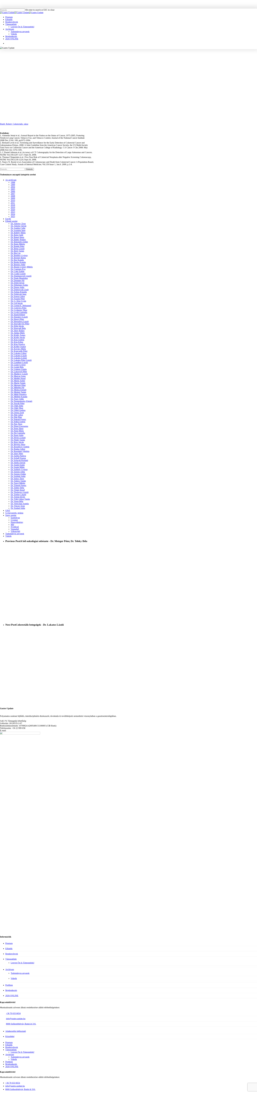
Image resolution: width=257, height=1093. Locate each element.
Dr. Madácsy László (19, 374)
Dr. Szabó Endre (18, 465)
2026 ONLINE (11, 995)
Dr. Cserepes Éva (18, 269)
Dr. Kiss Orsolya (18, 344)
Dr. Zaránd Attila (18, 508)
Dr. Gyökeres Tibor (19, 310)
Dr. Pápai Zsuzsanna (19, 426)
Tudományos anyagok (135, 61)
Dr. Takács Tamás (18, 481)
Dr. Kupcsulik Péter (19, 351)
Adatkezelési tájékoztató (15, 1031)
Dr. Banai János (17, 237)
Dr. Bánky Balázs (18, 239)
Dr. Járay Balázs (17, 330)
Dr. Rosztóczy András (20, 447)
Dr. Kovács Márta (18, 349)
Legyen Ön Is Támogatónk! (22, 963)
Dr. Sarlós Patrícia (18, 456)
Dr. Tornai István (18, 497)
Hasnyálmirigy (17, 522)
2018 (13, 205)
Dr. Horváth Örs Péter (20, 324)
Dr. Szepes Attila (18, 472)
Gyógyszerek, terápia (14, 513)
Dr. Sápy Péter (17, 453)
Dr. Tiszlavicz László (20, 492)
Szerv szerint (10, 515)
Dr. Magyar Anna (18, 376)
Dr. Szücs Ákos (17, 478)
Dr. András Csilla (18, 228)
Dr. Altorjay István (18, 226)
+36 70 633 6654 (13, 1013)
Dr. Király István (18, 337)
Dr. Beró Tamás (17, 251)
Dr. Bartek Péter (17, 246)
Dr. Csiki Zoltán (17, 271)
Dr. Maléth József (18, 378)
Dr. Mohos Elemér (18, 390)
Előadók (8, 948)
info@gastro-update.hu (15, 1018)
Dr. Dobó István (17, 283)
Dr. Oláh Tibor (17, 408)
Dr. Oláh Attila (17, 406)
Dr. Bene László (17, 249)
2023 (13, 212)
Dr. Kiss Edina (17, 342)
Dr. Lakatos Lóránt (19, 358)
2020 (13, 210)
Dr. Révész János (18, 444)
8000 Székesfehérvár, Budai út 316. (21, 1024)
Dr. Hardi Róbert (116, 61)
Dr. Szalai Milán (17, 467)
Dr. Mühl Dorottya (19, 394)
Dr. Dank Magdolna (19, 278)
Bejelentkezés (11, 990)
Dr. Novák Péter (17, 403)
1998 (13, 182)
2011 (13, 203)
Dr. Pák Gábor (17, 415)
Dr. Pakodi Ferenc (18, 419)
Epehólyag (15, 518)
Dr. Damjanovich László (21, 276)
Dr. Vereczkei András (20, 504)
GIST (7, 510)
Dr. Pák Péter (16, 417)
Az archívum (10, 180)
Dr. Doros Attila (17, 287)
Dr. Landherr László (19, 362)
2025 (13, 216)
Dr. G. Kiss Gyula (18, 301)
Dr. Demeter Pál (17, 280)
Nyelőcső (15, 527)
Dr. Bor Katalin (17, 260)
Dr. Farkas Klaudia (19, 292)
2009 (102, 61)
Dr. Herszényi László (20, 321)
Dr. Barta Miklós (18, 244)
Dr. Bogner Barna (18, 258)
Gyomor (14, 520)
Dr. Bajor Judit (17, 235)
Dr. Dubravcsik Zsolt (20, 289)
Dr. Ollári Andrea (18, 410)
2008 (13, 196)
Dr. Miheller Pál (17, 387)
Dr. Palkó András (18, 422)
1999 (13, 184)
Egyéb (8, 219)
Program (9, 943)
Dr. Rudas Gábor (18, 449)
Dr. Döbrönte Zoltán (19, 285)
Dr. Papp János (17, 428)
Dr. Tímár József (18, 490)
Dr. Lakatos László (19, 356)
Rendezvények (11, 954)
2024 (13, 214)
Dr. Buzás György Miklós (22, 267)
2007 (13, 194)
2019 (13, 207)
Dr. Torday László (18, 494)
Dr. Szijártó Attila (18, 476)
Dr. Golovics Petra (18, 308)
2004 (13, 187)
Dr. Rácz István (17, 442)
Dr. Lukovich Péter (19, 371)
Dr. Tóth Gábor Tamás (20, 499)
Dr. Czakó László (18, 274)
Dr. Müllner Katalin (19, 396)
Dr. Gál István (17, 303)
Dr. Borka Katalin (18, 262)
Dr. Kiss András (17, 340)
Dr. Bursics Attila (18, 264)
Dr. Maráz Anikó (18, 381)
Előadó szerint (11, 221)
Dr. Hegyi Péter (17, 319)
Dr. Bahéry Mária (18, 233)
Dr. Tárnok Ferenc (18, 485)
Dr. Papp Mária (17, 431)
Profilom (9, 985)
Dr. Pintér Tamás (18, 440)
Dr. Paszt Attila (17, 435)
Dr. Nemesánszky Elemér (21, 401)
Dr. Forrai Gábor (18, 296)
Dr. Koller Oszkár (18, 346)
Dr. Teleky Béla (17, 488)
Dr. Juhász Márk (18, 333)
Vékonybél (15, 531)
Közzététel (9, 1036)
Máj (12, 524)
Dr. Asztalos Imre (18, 230)
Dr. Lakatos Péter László (21, 360)
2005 (13, 189)
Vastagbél (152, 61)
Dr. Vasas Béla (17, 501)
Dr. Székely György (19, 469)
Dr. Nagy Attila (17, 399)
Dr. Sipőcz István (18, 463)
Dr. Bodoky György (19, 255)
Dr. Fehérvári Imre (18, 294)
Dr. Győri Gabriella (19, 312)
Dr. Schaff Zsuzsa (18, 458)
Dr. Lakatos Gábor (19, 353)
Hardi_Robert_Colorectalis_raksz (14, 124)
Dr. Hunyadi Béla (18, 328)
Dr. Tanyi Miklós (18, 483)
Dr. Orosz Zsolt (17, 412)
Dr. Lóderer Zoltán (19, 369)
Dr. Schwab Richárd (19, 460)
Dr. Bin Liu (15, 253)
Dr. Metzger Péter (18, 385)
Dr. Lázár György (18, 365)
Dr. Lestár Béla (17, 367)
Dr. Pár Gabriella (18, 433)
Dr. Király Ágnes (18, 335)
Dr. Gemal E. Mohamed (21, 305)
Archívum (9, 969)
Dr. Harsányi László (19, 317)
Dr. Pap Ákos (16, 424)
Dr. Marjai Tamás (18, 383)
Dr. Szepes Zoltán (18, 474)
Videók (8, 536)
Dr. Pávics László (18, 437)
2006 (13, 191)
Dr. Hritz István (17, 326)
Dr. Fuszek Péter (18, 299)
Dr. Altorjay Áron (18, 223)
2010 (13, 200)
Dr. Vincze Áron (18, 506)
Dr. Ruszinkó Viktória (20, 451)
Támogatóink (11, 959)
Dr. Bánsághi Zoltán (19, 242)
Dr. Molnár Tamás (18, 392)
